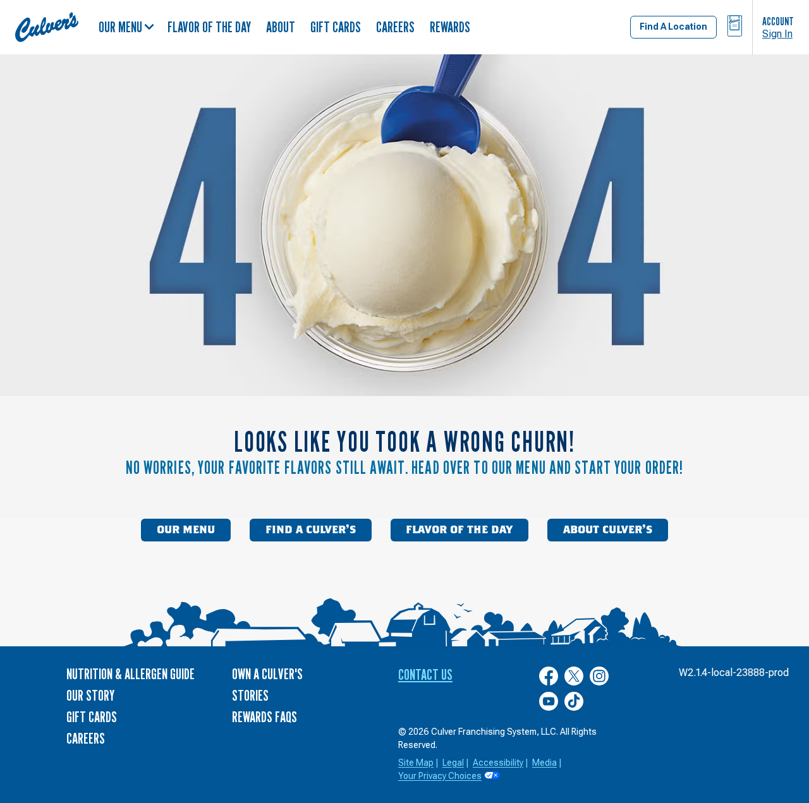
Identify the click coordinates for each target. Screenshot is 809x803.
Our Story (90, 695)
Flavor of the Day (209, 27)
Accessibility (498, 763)
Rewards (450, 27)
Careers (395, 27)
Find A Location (673, 26)
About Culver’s (607, 530)
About (280, 27)
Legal (453, 763)
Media (544, 763)
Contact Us (425, 674)
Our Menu (120, 27)
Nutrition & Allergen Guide (130, 674)
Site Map (416, 763)
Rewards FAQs (264, 717)
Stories (250, 695)
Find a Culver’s (310, 530)
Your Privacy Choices (440, 776)
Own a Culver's (267, 674)
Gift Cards (335, 27)
